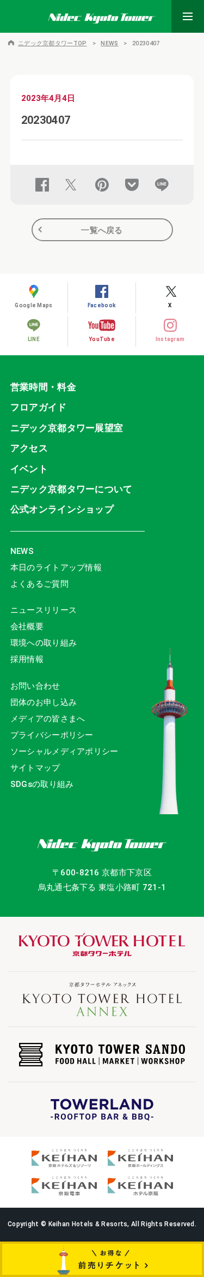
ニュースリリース (43, 610)
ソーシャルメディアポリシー (64, 751)
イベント (29, 468)
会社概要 (27, 626)
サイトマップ (35, 768)
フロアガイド (38, 407)
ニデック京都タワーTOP (52, 43)
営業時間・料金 (43, 386)
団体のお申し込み (43, 702)
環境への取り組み (43, 643)
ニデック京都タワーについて (71, 489)
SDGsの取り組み (42, 784)
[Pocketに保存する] (132, 185)
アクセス (29, 448)
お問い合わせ (35, 686)
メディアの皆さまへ (47, 719)
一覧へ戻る (102, 230)
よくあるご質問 (39, 584)
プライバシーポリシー (52, 735)
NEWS (109, 43)
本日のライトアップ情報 (56, 567)
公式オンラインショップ (62, 509)
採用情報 (27, 659)
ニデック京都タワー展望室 (66, 427)
